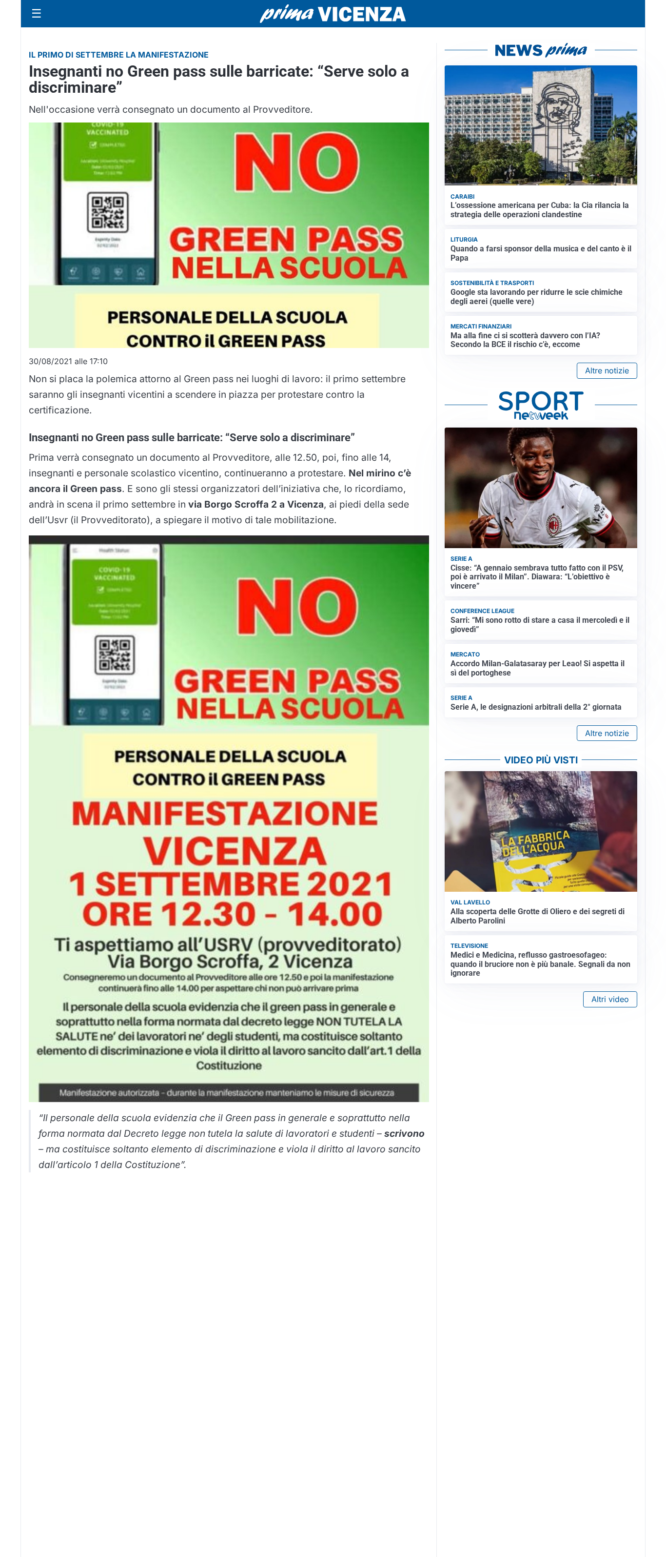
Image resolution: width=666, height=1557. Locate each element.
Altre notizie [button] (607, 370)
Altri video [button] (610, 999)
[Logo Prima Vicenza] (333, 13)
